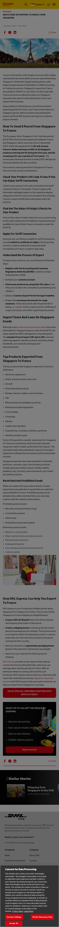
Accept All (13, 923)
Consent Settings (14, 917)
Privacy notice (17, 911)
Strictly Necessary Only (42, 917)
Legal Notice (28, 911)
